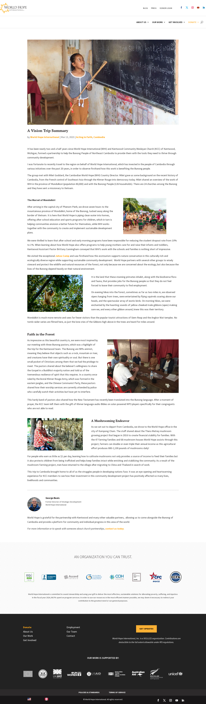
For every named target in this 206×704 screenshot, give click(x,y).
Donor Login (166, 8)
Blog (145, 8)
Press (154, 8)
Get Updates (146, 628)
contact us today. (114, 528)
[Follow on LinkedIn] (204, 7)
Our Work (157, 22)
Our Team (72, 631)
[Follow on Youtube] (198, 7)
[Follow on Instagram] (192, 7)
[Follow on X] (187, 7)
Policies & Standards (89, 692)
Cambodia (99, 137)
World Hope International (44, 137)
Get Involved (175, 22)
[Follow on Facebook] (181, 7)
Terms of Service (117, 692)
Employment (73, 627)
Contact (71, 635)
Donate (192, 22)
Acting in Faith (84, 137)
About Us (141, 22)
